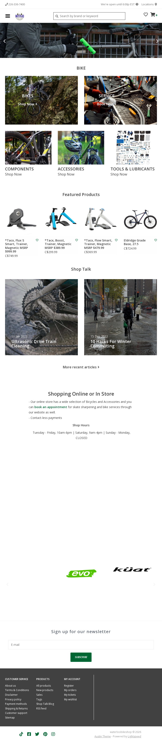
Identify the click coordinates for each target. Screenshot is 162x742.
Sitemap (10, 717)
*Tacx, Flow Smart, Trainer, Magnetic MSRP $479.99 (98, 244)
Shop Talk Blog (45, 704)
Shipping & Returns (16, 708)
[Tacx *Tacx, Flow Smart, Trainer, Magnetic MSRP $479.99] (100, 219)
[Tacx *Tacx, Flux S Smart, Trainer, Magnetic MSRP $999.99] (21, 219)
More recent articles (80, 367)
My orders (70, 690)
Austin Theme (102, 736)
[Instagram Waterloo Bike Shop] (53, 734)
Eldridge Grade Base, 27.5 (135, 242)
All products (43, 685)
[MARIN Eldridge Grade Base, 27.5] (140, 219)
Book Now (105, 104)
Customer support (16, 713)
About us (10, 685)
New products (44, 690)
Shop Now (26, 104)
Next (148, 41)
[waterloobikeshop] (30, 16)
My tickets (70, 695)
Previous (13, 41)
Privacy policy (13, 699)
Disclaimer (11, 695)
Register (69, 685)
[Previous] (7, 584)
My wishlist (70, 699)
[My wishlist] (146, 15)
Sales (39, 695)
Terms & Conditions (17, 690)
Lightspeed (134, 736)
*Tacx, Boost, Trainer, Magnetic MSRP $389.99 (58, 244)
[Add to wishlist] (37, 240)
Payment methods (16, 704)
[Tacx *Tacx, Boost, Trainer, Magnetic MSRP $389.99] (61, 219)
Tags (39, 699)
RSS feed (41, 708)
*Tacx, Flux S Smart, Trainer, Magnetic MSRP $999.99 (16, 246)
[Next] (154, 584)
